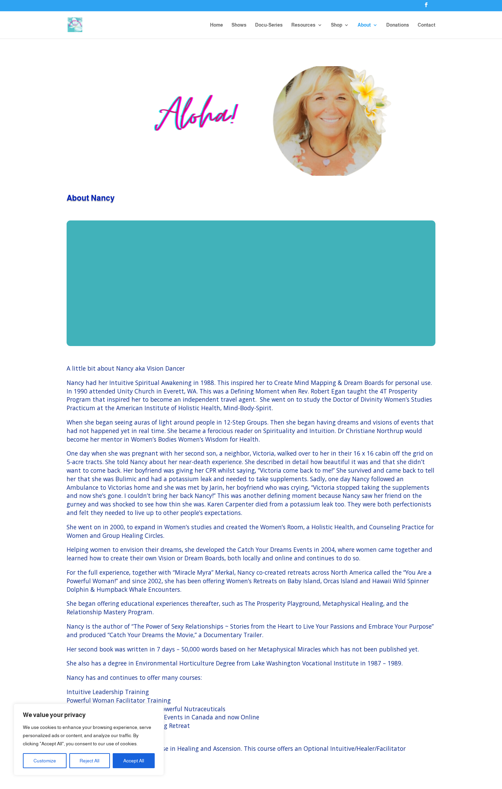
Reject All (89, 760)
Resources (303, 25)
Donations (397, 25)
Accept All (133, 760)
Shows (239, 25)
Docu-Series (269, 25)
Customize (44, 760)
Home (216, 25)
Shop (336, 25)
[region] (89, 739)
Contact (426, 25)
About (364, 25)
